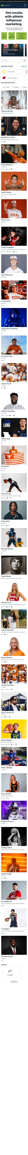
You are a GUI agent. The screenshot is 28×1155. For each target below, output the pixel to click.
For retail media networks (21, 36)
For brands (4, 36)
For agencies (11, 36)
